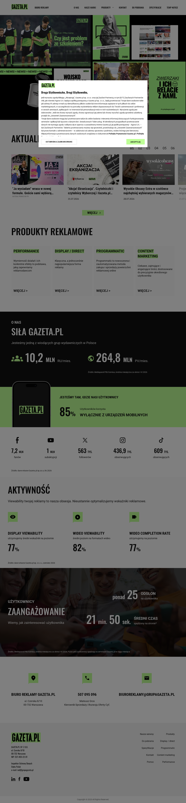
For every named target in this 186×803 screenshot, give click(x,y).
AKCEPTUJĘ (135, 142)
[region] (93, 113)
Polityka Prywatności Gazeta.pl (122, 134)
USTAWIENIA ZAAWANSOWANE (59, 142)
